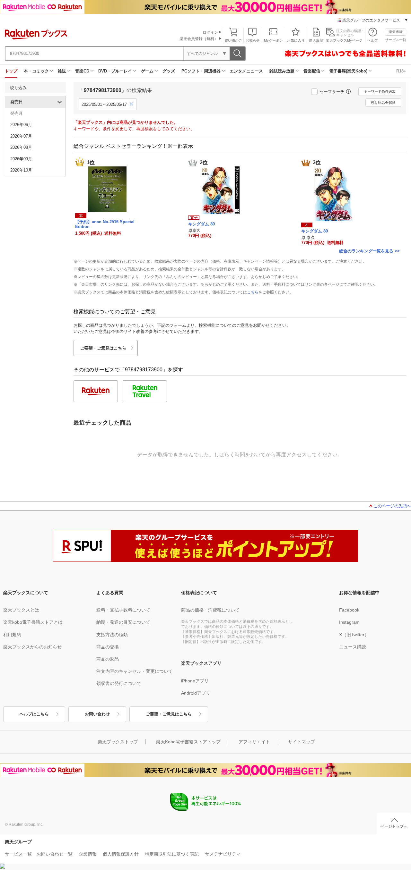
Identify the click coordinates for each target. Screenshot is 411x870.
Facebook (349, 609)
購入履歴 (316, 40)
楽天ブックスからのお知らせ (32, 646)
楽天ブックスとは (21, 609)
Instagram (349, 622)
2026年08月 (21, 147)
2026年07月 (21, 136)
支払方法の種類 (112, 634)
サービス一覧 (395, 40)
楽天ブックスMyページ (344, 40)
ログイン (210, 32)
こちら (252, 292)
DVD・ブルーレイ (115, 71)
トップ (11, 71)
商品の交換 (107, 646)
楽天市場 (396, 32)
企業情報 (88, 854)
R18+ (401, 71)
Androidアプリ (195, 693)
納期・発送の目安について (123, 622)
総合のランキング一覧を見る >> (369, 251)
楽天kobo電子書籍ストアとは (33, 622)
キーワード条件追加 (380, 91)
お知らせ (253, 40)
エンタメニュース (246, 71)
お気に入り (296, 40)
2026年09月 (21, 158)
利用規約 (12, 634)
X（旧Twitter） (354, 634)
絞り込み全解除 (383, 103)
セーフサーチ (332, 91)
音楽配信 (311, 71)
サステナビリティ (223, 854)
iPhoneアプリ (195, 680)
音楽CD (82, 71)
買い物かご (233, 40)
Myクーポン (273, 40)
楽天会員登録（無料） (198, 39)
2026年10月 (21, 170)
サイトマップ (301, 741)
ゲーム (147, 71)
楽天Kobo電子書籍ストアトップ (188, 741)
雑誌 (62, 71)
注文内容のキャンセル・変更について (134, 671)
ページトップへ (393, 826)
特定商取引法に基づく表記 (172, 854)
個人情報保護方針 (121, 854)
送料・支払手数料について (123, 609)
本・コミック (36, 71)
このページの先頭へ (392, 505)
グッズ (168, 71)
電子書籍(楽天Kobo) (348, 71)
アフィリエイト (254, 741)
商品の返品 (107, 659)
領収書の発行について (118, 683)
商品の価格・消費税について (210, 609)
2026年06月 (21, 124)
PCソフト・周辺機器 (201, 71)
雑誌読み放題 (281, 71)
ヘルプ (372, 40)
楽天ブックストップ (118, 741)
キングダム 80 (201, 224)
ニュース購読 (352, 646)
